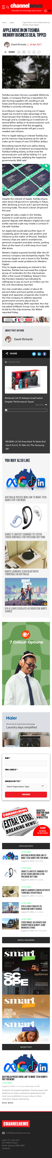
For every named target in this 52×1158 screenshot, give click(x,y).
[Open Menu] (3, 7)
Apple (12, 22)
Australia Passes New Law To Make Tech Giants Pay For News (34, 856)
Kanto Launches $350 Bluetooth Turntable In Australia (35, 891)
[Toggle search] (7, 7)
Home (4, 22)
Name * (7, 758)
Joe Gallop (39, 861)
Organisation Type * (13, 781)
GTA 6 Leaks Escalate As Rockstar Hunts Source (31, 907)
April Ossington (41, 931)
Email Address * (11, 769)
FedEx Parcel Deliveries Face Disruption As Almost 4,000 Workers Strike (33, 925)
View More (7, 949)
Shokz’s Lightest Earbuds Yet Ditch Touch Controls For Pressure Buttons (34, 874)
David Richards (23, 339)
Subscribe (26, 794)
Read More (7, 1103)
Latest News (26, 852)
